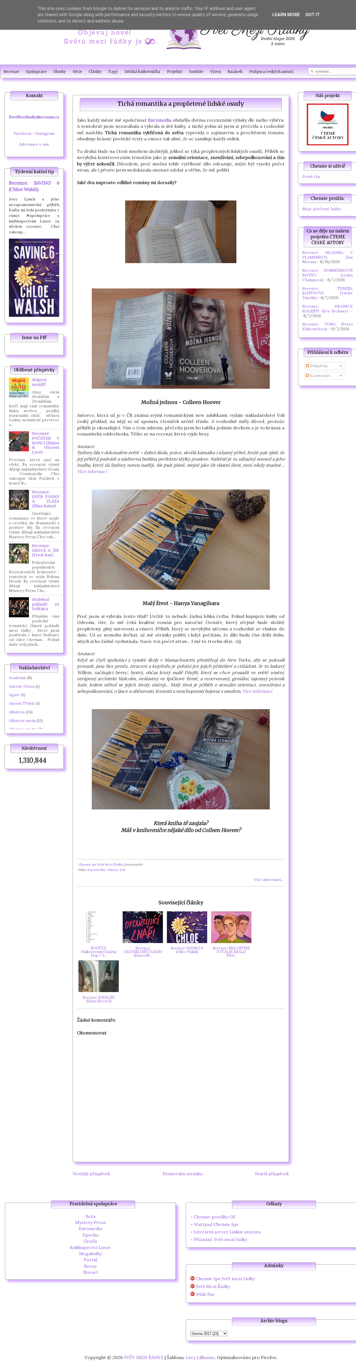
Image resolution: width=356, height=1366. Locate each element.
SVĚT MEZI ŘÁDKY (144, 1357)
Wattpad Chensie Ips (216, 1224)
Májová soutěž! (39, 382)
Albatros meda (22, 720)
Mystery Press (90, 1222)
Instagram (45, 133)
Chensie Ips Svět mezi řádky (225, 1278)
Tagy (113, 71)
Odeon (112, 870)
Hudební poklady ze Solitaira (45, 604)
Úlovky (59, 71)
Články (95, 71)
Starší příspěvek (272, 1173)
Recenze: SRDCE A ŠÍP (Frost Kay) (45, 550)
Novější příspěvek (91, 1173)
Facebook (22, 133)
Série (77, 71)
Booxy (90, 1266)
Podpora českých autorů (271, 71)
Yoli (122, 870)
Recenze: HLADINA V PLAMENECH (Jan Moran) (327, 257)
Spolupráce (36, 71)
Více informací (92, 471)
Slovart (90, 1272)
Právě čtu (311, 176)
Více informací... (268, 879)
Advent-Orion (21, 686)
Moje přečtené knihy (321, 208)
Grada (90, 1241)
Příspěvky (318, 365)
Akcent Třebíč (22, 703)
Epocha (90, 1235)
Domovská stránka (182, 1173)
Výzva (215, 71)
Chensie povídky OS (214, 1217)
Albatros (17, 711)
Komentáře (320, 375)
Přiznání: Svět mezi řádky (220, 1239)
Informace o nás (34, 144)
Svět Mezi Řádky (213, 1286)
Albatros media (23, 729)
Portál (90, 1259)
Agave (14, 694)
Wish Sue (205, 1294)
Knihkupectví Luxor (90, 1247)
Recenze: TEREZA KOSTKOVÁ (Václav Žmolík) (327, 293)
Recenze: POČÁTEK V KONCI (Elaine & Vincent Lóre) (45, 443)
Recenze (11, 71)
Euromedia (159, 120)
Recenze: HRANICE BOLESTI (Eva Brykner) (327, 309)
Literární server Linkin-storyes (227, 1232)
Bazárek (235, 71)
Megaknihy (90, 1253)
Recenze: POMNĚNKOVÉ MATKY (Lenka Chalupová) (327, 275)
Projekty (174, 71)
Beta (90, 1216)
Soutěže (196, 71)
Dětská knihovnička (142, 71)
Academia (17, 677)
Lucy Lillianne (200, 1357)
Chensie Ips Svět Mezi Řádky (100, 864)
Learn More (286, 14)
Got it (312, 14)
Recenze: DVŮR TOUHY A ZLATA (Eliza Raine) (45, 498)
